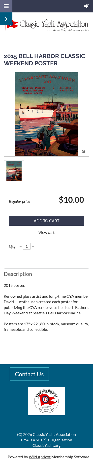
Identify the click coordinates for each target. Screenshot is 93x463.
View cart (46, 232)
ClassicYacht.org (46, 445)
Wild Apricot (40, 456)
